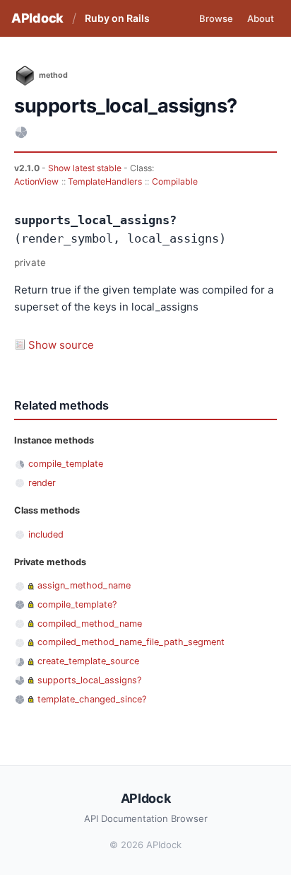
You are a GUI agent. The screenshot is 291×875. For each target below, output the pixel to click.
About (260, 18)
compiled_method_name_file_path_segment (131, 642)
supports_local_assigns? (89, 680)
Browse (216, 18)
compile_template (65, 463)
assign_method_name (84, 585)
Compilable (175, 181)
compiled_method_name (89, 623)
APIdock (37, 18)
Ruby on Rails (117, 18)
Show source (61, 345)
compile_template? (77, 604)
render (42, 482)
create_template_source (88, 661)
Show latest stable (86, 168)
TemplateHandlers (105, 181)
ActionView (36, 181)
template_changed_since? (91, 699)
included (46, 534)
